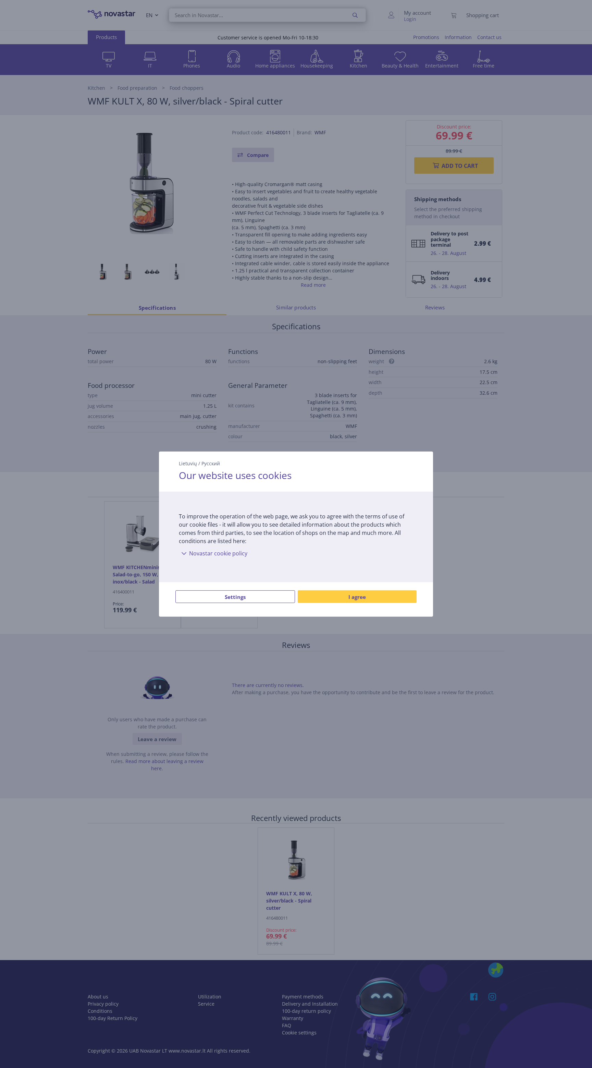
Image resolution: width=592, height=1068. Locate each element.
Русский (210, 463)
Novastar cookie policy (218, 553)
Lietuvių (188, 463)
